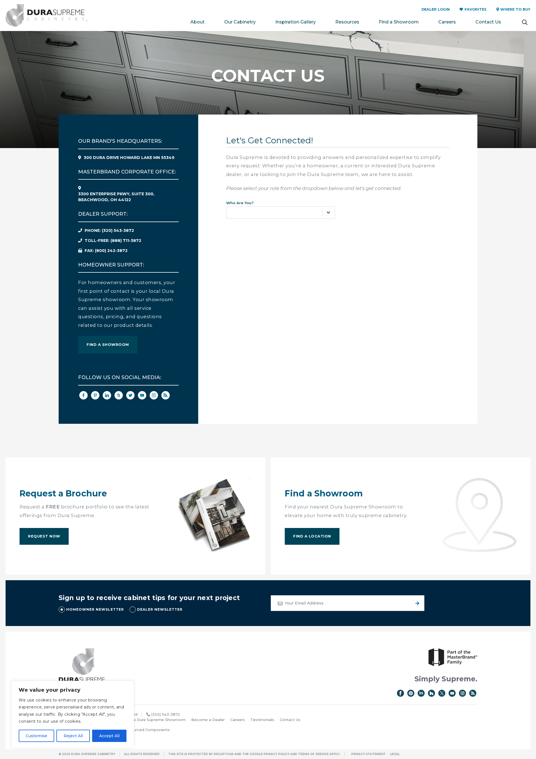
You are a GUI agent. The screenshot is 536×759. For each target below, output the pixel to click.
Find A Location (312, 536)
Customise (36, 735)
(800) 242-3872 (106, 250)
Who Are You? (240, 203)
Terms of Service (313, 754)
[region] (72, 714)
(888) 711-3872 (113, 240)
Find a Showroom (108, 344)
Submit (416, 603)
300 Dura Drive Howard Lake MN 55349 (129, 157)
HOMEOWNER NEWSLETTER (95, 609)
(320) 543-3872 (109, 230)
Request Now (44, 536)
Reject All (73, 735)
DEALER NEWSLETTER (160, 609)
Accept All (109, 735)
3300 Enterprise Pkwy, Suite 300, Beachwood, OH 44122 (116, 196)
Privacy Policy (276, 754)
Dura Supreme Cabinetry (47, 15)
